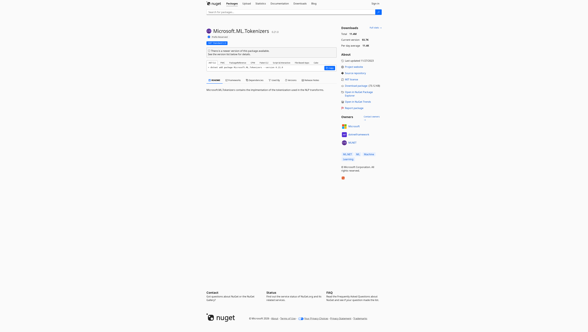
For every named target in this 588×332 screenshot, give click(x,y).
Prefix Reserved (220, 37)
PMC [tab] (222, 62)
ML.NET (347, 154)
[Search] (378, 12)
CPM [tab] (253, 62)
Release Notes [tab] (311, 80)
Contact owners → (372, 118)
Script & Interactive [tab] (281, 62)
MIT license (351, 79)
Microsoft (354, 126)
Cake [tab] (316, 62)
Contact (212, 292)
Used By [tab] (275, 80)
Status (271, 292)
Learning (348, 159)
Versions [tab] (292, 80)
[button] (329, 68)
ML (358, 154)
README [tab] (215, 80)
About (274, 318)
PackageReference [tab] (237, 62)
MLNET (352, 142)
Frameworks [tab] (234, 80)
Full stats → (376, 27)
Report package (354, 108)
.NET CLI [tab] (212, 62)
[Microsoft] (344, 126)
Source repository (355, 73)
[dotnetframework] (344, 134)
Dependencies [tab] (255, 80)
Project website (354, 67)
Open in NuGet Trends (358, 101)
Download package (356, 85)
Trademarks (360, 318)
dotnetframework (358, 134)
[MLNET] (344, 143)
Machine (369, 154)
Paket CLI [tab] (264, 62)
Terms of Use (288, 318)
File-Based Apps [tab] (302, 62)
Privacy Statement (340, 318)
